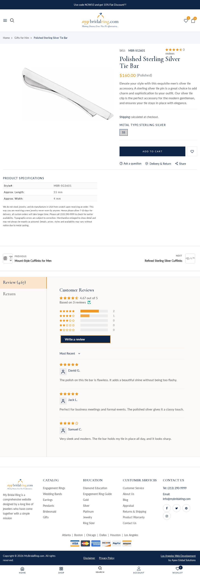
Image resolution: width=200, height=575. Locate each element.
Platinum (88, 511)
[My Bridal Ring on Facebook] (167, 508)
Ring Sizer (89, 523)
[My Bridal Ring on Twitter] (176, 508)
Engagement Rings (54, 488)
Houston (115, 535)
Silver (86, 505)
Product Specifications (23, 178)
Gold (86, 499)
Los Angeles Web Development (178, 555)
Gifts (46, 517)
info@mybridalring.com (177, 498)
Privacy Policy (106, 558)
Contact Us (129, 523)
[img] (69, 364)
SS (123, 132)
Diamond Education (95, 488)
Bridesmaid (49, 511)
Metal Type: (143, 125)
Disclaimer (89, 558)
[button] (174, 49)
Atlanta (66, 535)
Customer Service (133, 488)
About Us (128, 494)
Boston (78, 535)
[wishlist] (186, 21)
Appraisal (128, 505)
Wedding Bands (52, 494)
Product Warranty (134, 517)
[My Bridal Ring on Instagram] (167, 516)
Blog (125, 499)
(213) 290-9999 (177, 488)
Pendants (48, 505)
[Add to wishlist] (192, 151)
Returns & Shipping (134, 511)
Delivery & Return (159, 163)
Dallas (103, 535)
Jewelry (87, 517)
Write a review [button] (75, 339)
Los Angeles (131, 535)
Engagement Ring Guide (97, 494)
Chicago (91, 535)
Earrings (48, 499)
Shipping (125, 117)
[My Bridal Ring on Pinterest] (186, 508)
